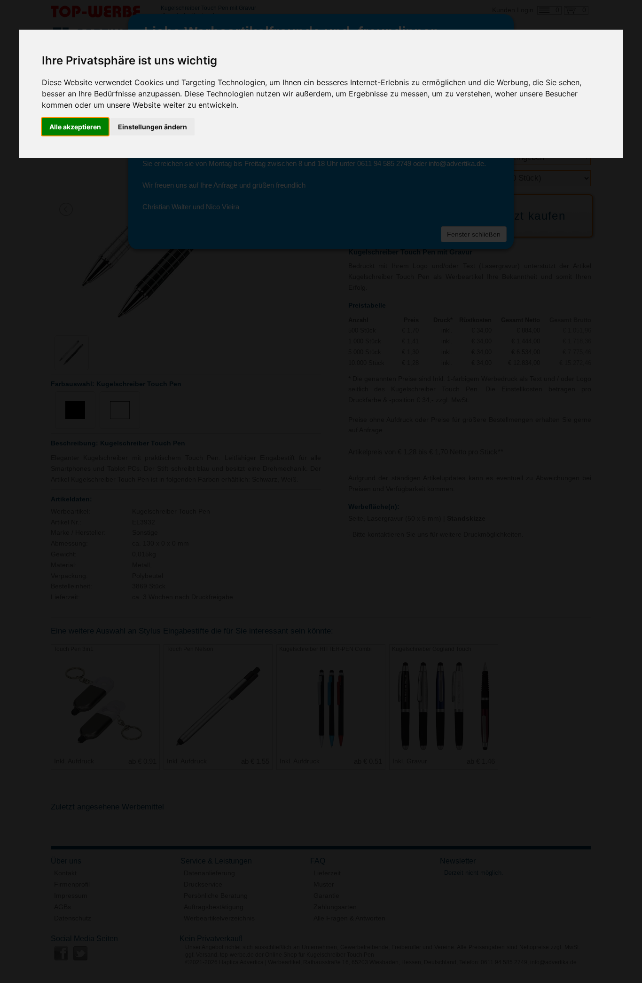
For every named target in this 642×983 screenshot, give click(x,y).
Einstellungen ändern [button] (152, 127)
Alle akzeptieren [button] (75, 127)
